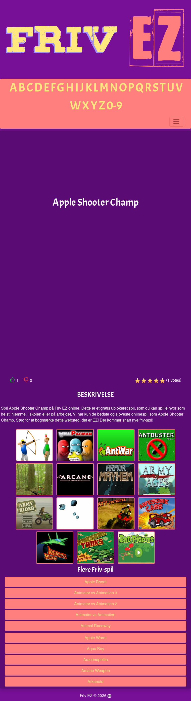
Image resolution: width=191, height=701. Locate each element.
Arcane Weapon (95, 670)
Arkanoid (95, 681)
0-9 (114, 105)
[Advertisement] (95, 164)
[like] (12, 381)
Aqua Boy (95, 648)
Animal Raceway (96, 625)
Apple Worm (95, 637)
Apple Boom (95, 582)
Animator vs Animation (95, 614)
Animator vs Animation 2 (95, 604)
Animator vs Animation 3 (95, 593)
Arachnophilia (95, 659)
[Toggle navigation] (176, 122)
